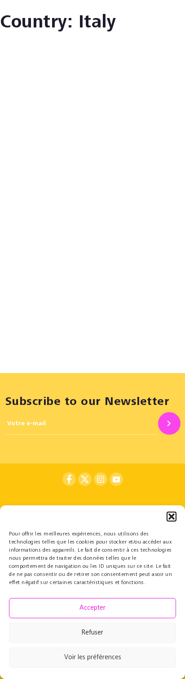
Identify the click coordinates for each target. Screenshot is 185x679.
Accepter (92, 608)
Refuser (92, 633)
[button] (171, 516)
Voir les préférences (92, 657)
